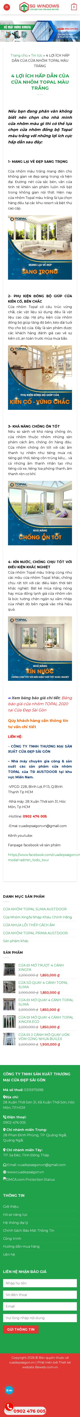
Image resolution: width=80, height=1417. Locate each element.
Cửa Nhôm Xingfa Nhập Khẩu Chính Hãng (37, 917)
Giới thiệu (11, 1207)
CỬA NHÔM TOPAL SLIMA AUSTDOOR (35, 909)
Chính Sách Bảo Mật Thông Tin (28, 1231)
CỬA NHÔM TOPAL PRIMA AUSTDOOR (35, 933)
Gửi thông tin (21, 1329)
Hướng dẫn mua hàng (21, 1246)
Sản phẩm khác (16, 941)
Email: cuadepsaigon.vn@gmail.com (36, 1165)
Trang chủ (19, 55)
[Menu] (6, 7)
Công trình (12, 1239)
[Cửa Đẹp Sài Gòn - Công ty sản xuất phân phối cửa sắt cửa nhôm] (40, 7)
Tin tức (36, 55)
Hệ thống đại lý (15, 1223)
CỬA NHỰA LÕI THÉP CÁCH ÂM (29, 925)
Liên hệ (9, 1255)
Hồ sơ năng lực (15, 1215)
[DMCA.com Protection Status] (29, 1179)
